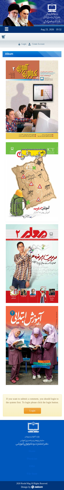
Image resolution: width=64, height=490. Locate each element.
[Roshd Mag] (51, 13)
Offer (32, 466)
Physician (32, 458)
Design (24, 487)
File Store (32, 473)
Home (32, 451)
